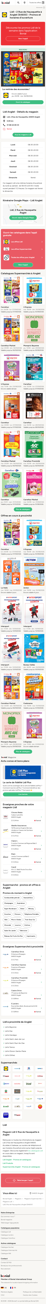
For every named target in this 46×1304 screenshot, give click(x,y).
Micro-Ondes (16, 920)
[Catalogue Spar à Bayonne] (6, 1091)
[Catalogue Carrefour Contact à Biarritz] (29, 1099)
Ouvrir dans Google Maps (23, 218)
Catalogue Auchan (7, 1247)
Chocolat (7, 925)
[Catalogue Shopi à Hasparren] (6, 1115)
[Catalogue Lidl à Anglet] (6, 1068)
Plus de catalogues (23, 509)
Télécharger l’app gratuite (10, 1223)
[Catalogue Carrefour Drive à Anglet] (40, 1099)
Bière (22, 909)
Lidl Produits (8, 1163)
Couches (7, 914)
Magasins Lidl (7, 1201)
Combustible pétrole (12, 898)
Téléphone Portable (31, 914)
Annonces (39, 7)
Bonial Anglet (7, 1199)
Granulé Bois (28, 898)
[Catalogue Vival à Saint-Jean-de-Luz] (29, 1084)
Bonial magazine (6, 1220)
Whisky (31, 909)
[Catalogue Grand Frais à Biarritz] (40, 1106)
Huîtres (27, 925)
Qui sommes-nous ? (8, 1216)
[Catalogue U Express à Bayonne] (40, 1084)
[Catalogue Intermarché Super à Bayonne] (6, 1076)
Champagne (8, 903)
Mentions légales (7, 1292)
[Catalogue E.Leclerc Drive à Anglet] (17, 1099)
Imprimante (31, 936)
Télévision (23, 931)
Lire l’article (23, 794)
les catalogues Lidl (35, 1151)
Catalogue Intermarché (9, 1250)
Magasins (18, 1199)
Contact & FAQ (6, 1262)
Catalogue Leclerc (7, 1235)
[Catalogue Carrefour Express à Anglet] (6, 1099)
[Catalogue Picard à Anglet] (6, 1084)
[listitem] (12, 294)
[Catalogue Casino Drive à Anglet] (17, 1106)
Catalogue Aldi (6, 1253)
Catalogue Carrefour (8, 1238)
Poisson (17, 914)
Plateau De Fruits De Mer (13, 936)
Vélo (5, 920)
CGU (2, 1295)
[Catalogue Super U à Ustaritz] (40, 1068)
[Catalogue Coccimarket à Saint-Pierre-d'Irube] (17, 1091)
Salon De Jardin (10, 931)
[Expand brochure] (23, 69)
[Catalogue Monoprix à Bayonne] (17, 1084)
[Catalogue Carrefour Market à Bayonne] (17, 1076)
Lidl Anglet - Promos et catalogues (17, 1160)
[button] (23, 77)
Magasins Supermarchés (33, 1199)
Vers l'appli (23, 38)
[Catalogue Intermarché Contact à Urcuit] (17, 1115)
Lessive (18, 925)
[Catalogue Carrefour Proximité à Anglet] (29, 1091)
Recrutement (5, 1269)
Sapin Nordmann (10, 909)
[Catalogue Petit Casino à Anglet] (40, 1076)
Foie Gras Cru (30, 920)
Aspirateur (21, 903)
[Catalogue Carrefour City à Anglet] (29, 1076)
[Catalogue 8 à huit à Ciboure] (6, 1106)
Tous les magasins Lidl (23, 135)
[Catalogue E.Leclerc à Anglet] (17, 1068)
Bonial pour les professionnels (11, 1266)
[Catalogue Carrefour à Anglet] (29, 1068)
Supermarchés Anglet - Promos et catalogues (21, 1167)
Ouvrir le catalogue (23, 102)
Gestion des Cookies (30, 1295)
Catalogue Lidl (6, 1232)
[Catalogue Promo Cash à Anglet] (40, 1091)
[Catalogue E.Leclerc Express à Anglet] (29, 1106)
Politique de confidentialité (32, 1292)
